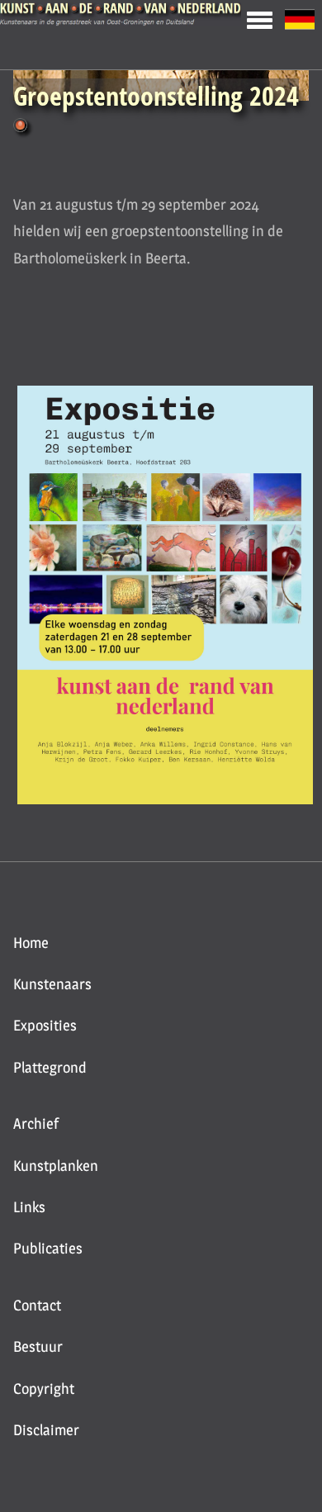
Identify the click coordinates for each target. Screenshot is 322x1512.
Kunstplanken (55, 1165)
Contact (37, 1305)
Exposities (45, 1025)
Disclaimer (46, 1430)
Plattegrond (50, 1067)
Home (31, 942)
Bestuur (38, 1346)
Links (29, 1207)
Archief (36, 1123)
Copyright (43, 1388)
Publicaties (48, 1248)
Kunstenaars (52, 984)
